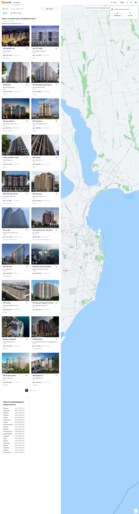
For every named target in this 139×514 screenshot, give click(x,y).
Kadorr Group (6, 58)
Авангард (5, 408)
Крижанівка (6, 410)
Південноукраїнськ (8, 431)
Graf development (7, 203)
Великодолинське (8, 424)
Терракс (5, 348)
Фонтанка (5, 415)
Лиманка (5, 413)
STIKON (5, 94)
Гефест (34, 130)
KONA (34, 58)
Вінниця (5, 445)
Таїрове (5, 417)
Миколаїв (6, 429)
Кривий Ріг (6, 436)
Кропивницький (7, 433)
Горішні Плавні (7, 452)
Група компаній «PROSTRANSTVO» (42, 239)
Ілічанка (5, 422)
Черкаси (5, 440)
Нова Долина (6, 419)
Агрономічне (6, 443)
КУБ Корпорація (7, 130)
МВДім (5, 312)
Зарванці (5, 450)
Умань (5, 438)
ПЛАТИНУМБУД (7, 276)
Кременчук (6, 447)
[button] (30, 390)
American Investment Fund (9, 239)
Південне (5, 426)
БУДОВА (5, 385)
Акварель (35, 385)
